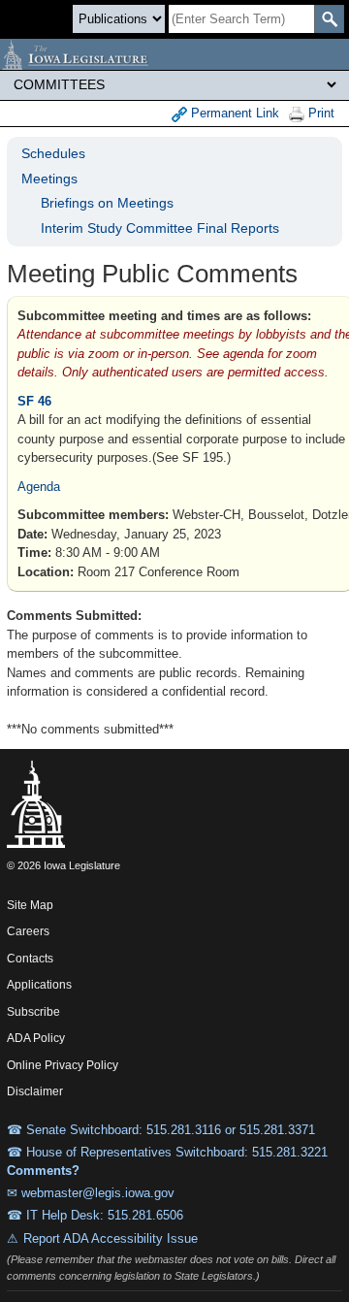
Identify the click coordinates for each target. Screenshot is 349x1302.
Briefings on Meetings (107, 203)
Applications (39, 985)
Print (319, 113)
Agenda (38, 486)
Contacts (30, 958)
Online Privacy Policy (62, 1065)
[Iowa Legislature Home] (174, 54)
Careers (28, 931)
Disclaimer (35, 1091)
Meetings (49, 178)
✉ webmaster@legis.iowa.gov (90, 1193)
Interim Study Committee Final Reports (160, 228)
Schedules (53, 153)
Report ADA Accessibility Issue (110, 1238)
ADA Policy (36, 1038)
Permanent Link (233, 113)
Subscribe (33, 1012)
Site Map (30, 905)
